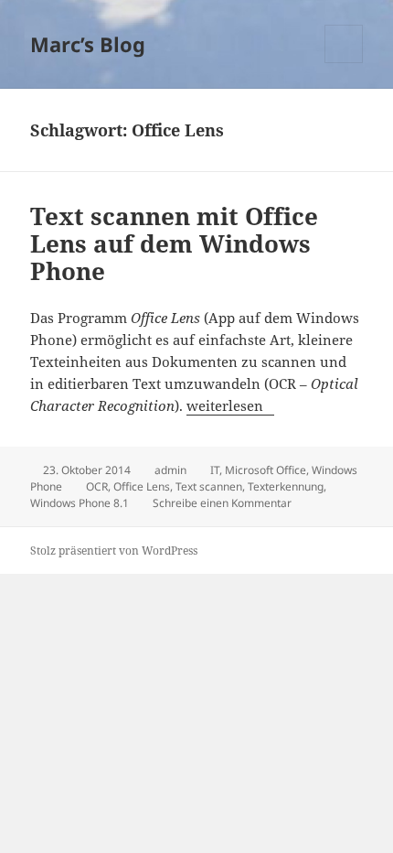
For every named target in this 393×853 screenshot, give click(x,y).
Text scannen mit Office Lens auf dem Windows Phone (174, 243)
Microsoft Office (265, 470)
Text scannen (208, 486)
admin (170, 470)
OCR (97, 486)
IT (214, 470)
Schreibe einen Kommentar (222, 503)
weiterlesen (230, 405)
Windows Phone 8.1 (79, 503)
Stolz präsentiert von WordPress (113, 550)
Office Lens (141, 486)
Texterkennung (286, 486)
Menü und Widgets (344, 62)
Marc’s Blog (87, 44)
